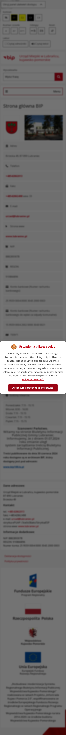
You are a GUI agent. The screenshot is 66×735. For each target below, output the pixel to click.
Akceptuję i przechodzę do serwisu (33, 387)
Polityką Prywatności (33, 379)
